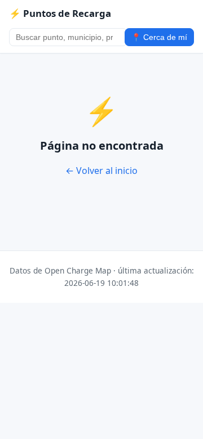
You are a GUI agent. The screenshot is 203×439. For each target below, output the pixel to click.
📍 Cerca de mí (159, 37)
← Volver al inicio (101, 170)
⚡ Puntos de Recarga (60, 13)
